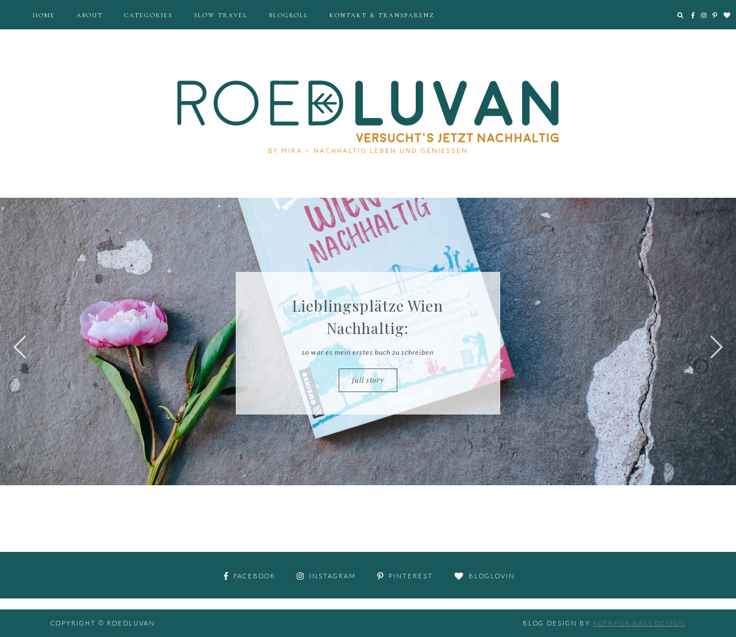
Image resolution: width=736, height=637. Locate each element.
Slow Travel (221, 15)
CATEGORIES (148, 15)
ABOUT (89, 15)
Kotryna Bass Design (639, 623)
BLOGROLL (289, 15)
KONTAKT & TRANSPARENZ (382, 15)
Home (44, 15)
